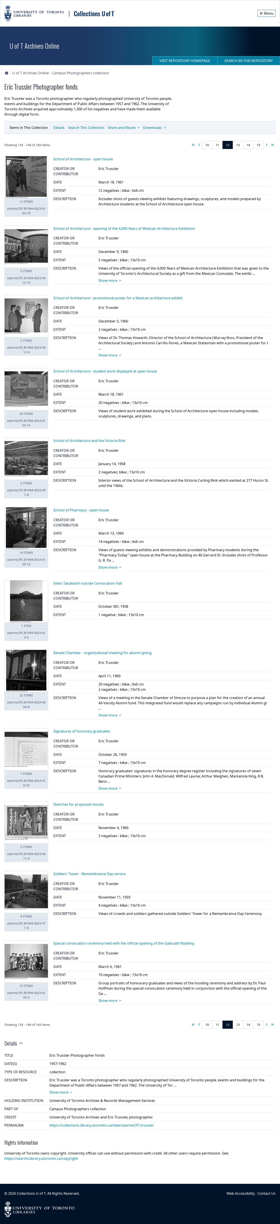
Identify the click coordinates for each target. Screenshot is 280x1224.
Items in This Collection (29, 127)
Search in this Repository (248, 60)
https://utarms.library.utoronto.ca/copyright (41, 1158)
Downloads (152, 127)
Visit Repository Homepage (184, 60)
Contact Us (266, 1193)
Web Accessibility (241, 1193)
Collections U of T (31, 1193)
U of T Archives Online (30, 73)
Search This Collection (86, 127)
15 (258, 145)
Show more (107, 280)
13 (238, 145)
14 (248, 145)
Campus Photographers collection (80, 73)
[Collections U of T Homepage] (6, 73)
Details (59, 127)
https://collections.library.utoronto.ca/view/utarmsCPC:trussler (101, 1125)
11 (217, 145)
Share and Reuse (122, 127)
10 (207, 145)
